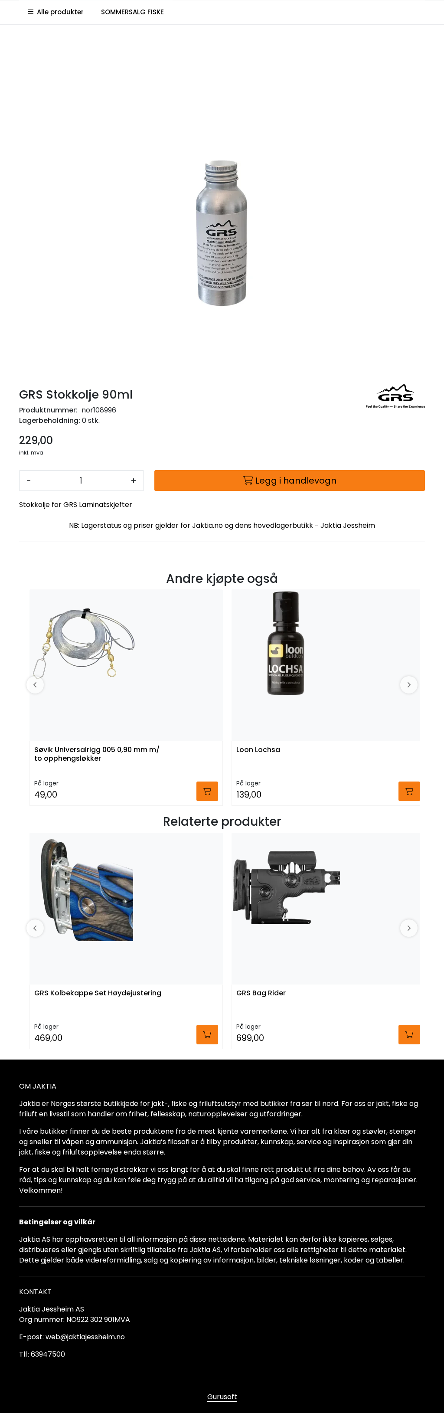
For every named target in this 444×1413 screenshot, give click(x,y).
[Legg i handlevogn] (207, 791)
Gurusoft (222, 1397)
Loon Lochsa (258, 750)
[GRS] (395, 396)
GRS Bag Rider (261, 993)
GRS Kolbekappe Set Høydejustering (97, 993)
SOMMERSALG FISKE (132, 11)
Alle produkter (58, 11)
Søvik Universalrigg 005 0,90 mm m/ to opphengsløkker (97, 754)
